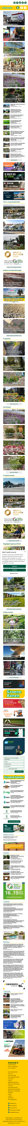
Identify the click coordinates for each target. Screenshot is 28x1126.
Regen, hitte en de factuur (16, 1009)
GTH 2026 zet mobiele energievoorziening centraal (12, 246)
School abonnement (13, 1087)
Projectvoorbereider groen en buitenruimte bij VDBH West (17, 791)
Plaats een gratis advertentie (9, 839)
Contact (10, 1080)
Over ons (10, 1073)
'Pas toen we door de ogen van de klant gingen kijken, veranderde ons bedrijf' (17, 1015)
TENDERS (6, 901)
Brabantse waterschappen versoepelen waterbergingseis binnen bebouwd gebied (13, 602)
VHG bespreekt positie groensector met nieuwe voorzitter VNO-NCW (16, 110)
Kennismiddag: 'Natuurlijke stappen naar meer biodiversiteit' (13, 299)
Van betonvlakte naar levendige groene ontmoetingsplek (17, 144)
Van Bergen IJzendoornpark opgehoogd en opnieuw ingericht (13, 367)
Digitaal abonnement (13, 1082)
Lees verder (11, 563)
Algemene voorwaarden (14, 1091)
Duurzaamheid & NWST (14, 1077)
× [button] (24, 551)
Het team (10, 1085)
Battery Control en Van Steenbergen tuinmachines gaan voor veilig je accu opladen (17, 155)
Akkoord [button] (14, 566)
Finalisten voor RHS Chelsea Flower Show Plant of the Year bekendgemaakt (13, 450)
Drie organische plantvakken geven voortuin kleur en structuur (16, 116)
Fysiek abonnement (13, 1072)
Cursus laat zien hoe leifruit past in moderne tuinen (16, 861)
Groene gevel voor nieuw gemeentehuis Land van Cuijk (12, 52)
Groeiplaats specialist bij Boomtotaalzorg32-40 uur (16, 811)
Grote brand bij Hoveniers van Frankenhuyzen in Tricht (12, 671)
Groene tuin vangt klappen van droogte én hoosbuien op (13, 283)
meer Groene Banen (14, 821)
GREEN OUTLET (8, 834)
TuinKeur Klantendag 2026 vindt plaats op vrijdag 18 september (17, 877)
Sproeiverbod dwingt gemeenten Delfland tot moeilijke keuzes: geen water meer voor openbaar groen (16, 1000)
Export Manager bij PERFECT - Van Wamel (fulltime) (16, 786)
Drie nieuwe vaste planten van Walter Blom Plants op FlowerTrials (12, 465)
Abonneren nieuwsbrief (13, 1084)
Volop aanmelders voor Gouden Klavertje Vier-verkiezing (13, 261)
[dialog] (14, 563)
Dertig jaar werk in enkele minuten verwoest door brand (12, 656)
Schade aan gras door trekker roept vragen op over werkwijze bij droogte (17, 1005)
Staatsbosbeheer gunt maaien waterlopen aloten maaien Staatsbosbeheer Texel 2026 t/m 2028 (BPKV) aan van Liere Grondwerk (13, 926)
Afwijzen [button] (14, 570)
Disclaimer (10, 1092)
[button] (14, 573)
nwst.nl (18, 1123)
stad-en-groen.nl (10, 1119)
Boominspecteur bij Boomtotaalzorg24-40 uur (16, 816)
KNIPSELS (6, 942)
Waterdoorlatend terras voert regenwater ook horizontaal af (13, 352)
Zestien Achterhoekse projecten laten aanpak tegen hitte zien (13, 382)
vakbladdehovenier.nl (8, 1121)
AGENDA (6, 853)
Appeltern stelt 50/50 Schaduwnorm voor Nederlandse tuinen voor (13, 587)
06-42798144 (13, 1107)
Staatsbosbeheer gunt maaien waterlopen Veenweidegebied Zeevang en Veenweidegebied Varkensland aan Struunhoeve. (13, 915)
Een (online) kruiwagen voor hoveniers (12, 535)
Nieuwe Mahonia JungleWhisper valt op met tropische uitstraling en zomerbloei (13, 434)
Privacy (10, 1094)
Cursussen (10, 1079)
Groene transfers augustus (12, 38)
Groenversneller (12, 1075)
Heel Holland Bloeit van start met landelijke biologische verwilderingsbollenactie (13, 397)
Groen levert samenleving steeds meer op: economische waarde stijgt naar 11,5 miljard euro (13, 640)
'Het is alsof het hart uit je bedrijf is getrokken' (16, 126)
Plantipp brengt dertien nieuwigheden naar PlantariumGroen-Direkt (11, 82)
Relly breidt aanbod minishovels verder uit (17, 105)
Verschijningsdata (12, 1099)
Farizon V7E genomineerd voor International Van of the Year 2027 (14, 230)
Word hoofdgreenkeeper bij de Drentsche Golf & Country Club (17, 806)
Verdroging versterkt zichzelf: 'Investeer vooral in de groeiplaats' (14, 314)
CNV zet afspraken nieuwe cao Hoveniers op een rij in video (13, 68)
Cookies (10, 1096)
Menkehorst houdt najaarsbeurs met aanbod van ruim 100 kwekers (17, 856)
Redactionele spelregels (14, 1089)
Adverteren (11, 1097)
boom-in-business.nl (19, 1121)
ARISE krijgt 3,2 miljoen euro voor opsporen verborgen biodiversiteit (14, 329)
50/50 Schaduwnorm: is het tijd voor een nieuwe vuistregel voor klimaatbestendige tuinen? (17, 133)
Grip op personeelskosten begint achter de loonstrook (13, 99)
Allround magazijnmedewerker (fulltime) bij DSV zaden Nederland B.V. (17, 781)
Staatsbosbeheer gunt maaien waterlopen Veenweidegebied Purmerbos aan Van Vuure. (13, 904)
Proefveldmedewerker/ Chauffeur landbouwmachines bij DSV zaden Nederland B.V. (17, 796)
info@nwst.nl (13, 1103)
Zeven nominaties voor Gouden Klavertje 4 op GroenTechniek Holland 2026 (17, 138)
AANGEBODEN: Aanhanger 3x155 (10, 837)
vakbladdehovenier (14, 1112)
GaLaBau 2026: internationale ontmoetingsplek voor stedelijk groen (17, 867)
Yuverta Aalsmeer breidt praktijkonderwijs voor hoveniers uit (15, 121)
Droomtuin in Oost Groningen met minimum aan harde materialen (17, 149)
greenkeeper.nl (18, 1118)
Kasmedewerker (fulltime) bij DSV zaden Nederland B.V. (16, 801)
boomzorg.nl (18, 1119)
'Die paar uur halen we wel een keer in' (13, 21)
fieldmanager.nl (9, 1118)
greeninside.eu (11, 1123)
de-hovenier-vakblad (15, 1110)
